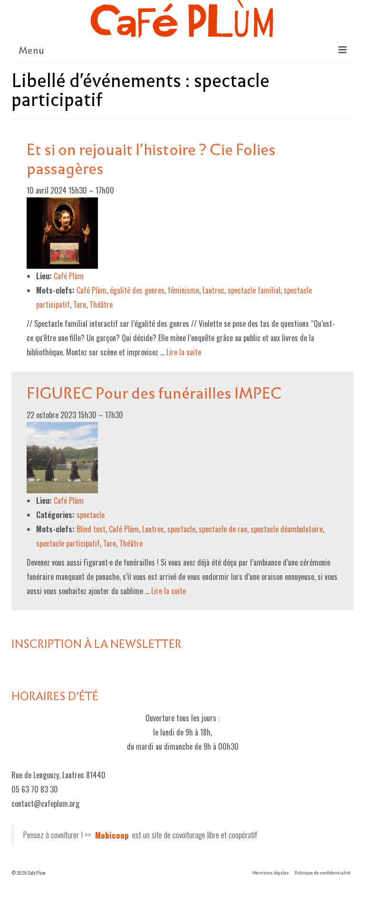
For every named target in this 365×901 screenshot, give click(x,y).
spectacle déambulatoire (286, 529)
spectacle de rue (223, 529)
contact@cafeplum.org (45, 803)
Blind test (91, 529)
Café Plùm (91, 290)
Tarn (79, 304)
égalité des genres (137, 290)
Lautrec (213, 290)
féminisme (183, 290)
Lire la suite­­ (183, 352)
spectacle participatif (68, 543)
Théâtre (101, 304)
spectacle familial (254, 290)
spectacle (91, 514)
